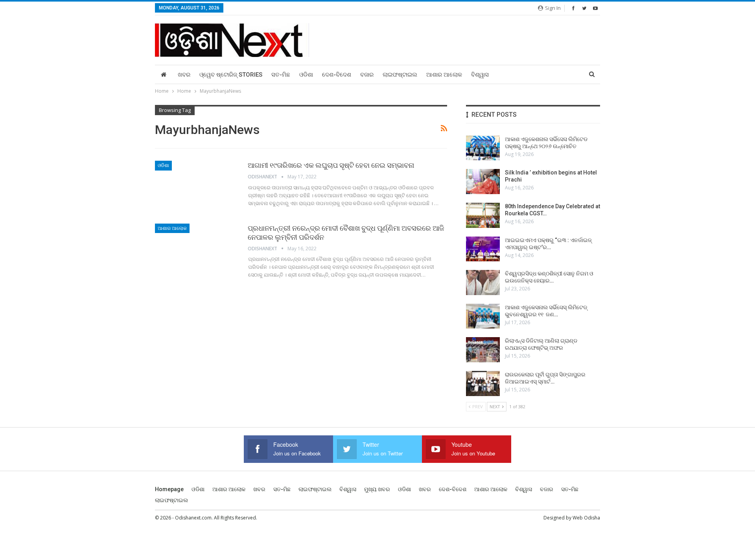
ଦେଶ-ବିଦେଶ (336, 74)
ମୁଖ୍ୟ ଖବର (377, 489)
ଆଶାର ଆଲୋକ (444, 74)
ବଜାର (367, 74)
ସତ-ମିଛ (280, 74)
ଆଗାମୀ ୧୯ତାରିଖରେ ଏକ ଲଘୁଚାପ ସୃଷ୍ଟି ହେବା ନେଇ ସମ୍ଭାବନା (331, 165)
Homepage (169, 489)
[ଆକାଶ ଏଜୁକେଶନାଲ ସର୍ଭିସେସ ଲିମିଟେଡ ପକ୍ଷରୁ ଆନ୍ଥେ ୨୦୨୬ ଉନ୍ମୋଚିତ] (483, 148)
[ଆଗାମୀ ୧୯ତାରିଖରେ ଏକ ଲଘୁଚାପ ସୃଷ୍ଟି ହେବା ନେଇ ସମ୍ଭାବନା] (196, 187)
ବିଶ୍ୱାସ (480, 74)
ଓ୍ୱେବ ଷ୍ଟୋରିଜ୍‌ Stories (230, 74)
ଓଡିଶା (306, 74)
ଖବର (184, 74)
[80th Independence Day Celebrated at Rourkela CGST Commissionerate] (483, 215)
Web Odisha (586, 517)
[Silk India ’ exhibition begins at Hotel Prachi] (483, 181)
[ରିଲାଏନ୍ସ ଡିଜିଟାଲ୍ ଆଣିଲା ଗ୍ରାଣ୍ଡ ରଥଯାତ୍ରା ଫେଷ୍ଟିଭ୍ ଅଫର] (483, 349)
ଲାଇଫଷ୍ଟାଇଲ (400, 74)
